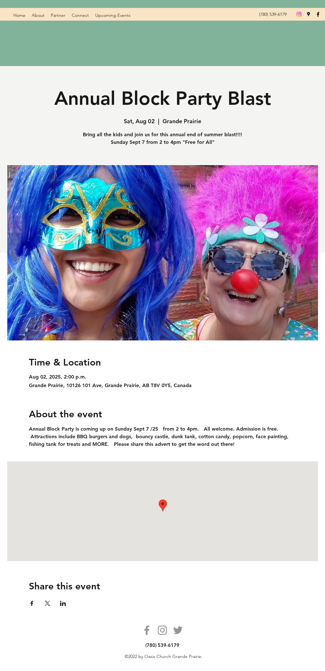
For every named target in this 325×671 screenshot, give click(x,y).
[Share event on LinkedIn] (63, 603)
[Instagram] (162, 630)
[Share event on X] (47, 603)
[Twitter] (178, 630)
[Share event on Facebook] (32, 603)
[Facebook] (318, 14)
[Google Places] (308, 14)
